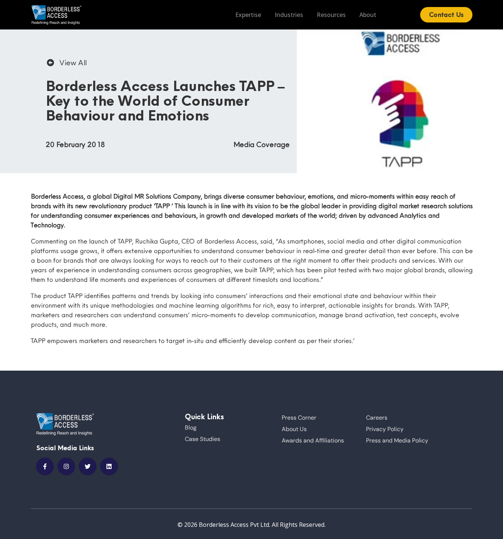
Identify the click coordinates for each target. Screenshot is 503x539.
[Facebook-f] (45, 466)
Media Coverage (261, 144)
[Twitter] (87, 466)
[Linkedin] (109, 466)
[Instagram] (66, 466)
